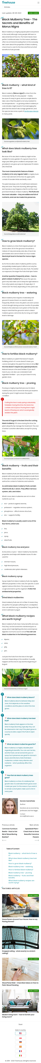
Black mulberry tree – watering (21, 866)
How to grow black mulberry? (20, 863)
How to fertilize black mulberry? (21, 870)
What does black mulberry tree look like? (23, 859)
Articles (7, 7)
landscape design (31, 111)
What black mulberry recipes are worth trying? (21, 882)
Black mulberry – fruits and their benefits (21, 877)
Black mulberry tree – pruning (20, 873)
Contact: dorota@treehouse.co (27, 815)
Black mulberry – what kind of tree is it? (23, 854)
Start (20, 1024)
